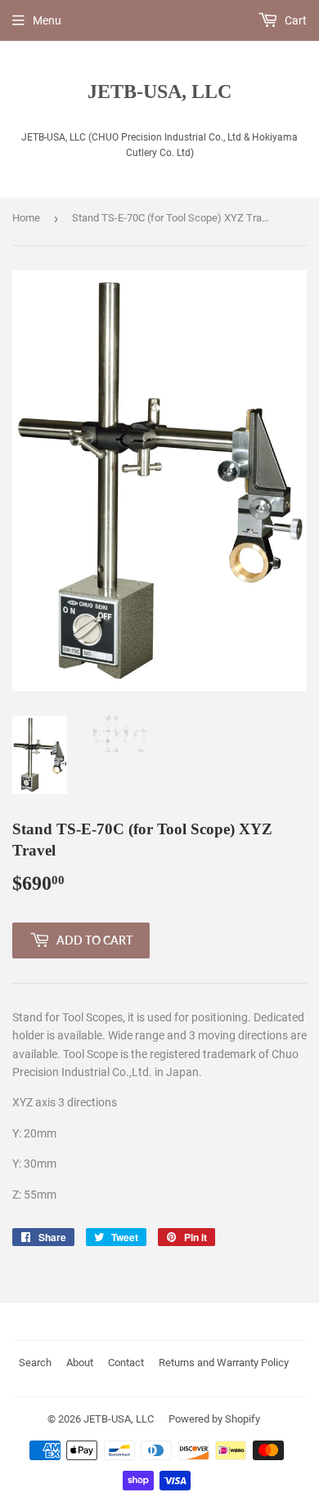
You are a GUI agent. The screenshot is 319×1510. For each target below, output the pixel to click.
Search (35, 1362)
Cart (294, 20)
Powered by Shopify (214, 1419)
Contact (126, 1362)
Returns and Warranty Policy (224, 1362)
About (79, 1362)
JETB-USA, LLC (159, 91)
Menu (47, 20)
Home (26, 218)
